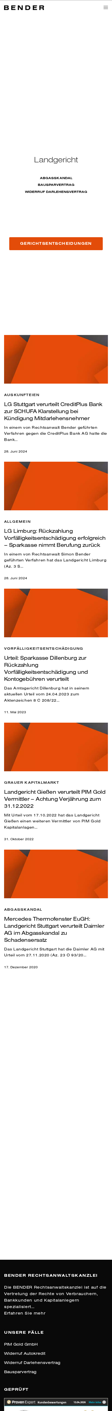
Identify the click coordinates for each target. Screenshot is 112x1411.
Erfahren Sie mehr (24, 1313)
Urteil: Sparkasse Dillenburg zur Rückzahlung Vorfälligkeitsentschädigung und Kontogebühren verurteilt (46, 668)
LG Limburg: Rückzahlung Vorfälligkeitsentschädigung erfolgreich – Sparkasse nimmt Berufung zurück (55, 537)
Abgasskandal (56, 178)
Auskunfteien (21, 395)
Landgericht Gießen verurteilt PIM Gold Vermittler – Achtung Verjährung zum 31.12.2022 (54, 798)
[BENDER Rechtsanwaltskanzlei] (24, 7)
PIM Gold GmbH (21, 1344)
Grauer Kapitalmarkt (31, 782)
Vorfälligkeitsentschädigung (43, 648)
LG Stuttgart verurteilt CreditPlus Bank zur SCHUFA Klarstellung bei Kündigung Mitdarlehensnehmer (53, 411)
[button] (56, 243)
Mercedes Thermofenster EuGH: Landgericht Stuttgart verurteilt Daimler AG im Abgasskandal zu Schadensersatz (54, 929)
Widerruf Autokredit (24, 1353)
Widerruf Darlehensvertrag (56, 192)
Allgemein (17, 521)
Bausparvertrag (56, 185)
